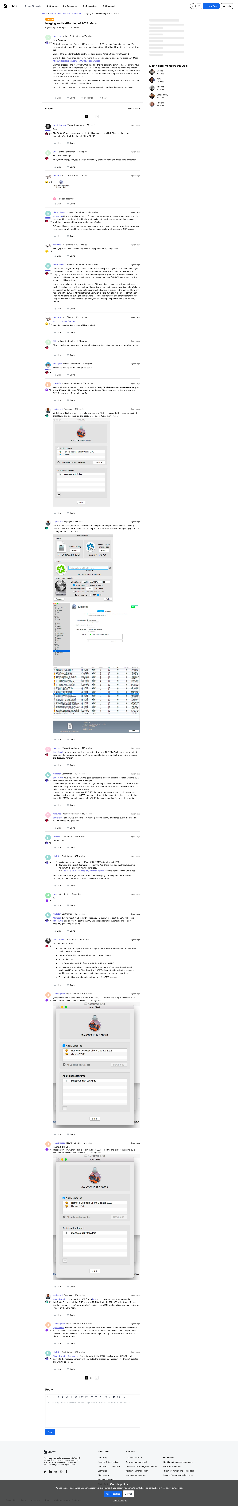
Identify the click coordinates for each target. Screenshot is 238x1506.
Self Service (168, 1457)
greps (55, 894)
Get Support (52, 6)
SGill (55, 152)
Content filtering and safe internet (178, 1475)
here (94, 1299)
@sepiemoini (58, 752)
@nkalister (57, 818)
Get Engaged (109, 6)
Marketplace (103, 1475)
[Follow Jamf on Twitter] (45, 1472)
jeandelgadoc (59, 993)
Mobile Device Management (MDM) (141, 1466)
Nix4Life (57, 383)
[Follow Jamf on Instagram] (61, 1471)
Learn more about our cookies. (169, 1488)
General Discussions (34, 6)
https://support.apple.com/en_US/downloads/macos (76, 61)
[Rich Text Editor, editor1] (92, 1414)
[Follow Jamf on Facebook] (66, 1471)
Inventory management (136, 1475)
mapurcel (57, 748)
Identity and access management (178, 1462)
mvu (159, 79)
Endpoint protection (172, 1466)
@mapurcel (58, 778)
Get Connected (70, 6)
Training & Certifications (108, 1462)
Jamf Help (102, 1457)
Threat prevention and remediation (178, 1471)
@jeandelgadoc (60, 1299)
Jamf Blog (102, 1471)
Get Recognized (90, 6)
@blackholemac (60, 321)
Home (44, 13)
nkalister (57, 774)
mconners (57, 36)
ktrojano (160, 103)
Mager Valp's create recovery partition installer (83, 870)
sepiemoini (58, 409)
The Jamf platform (134, 1457)
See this (71, 321)
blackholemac (59, 212)
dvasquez (57, 363)
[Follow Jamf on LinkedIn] (50, 1471)
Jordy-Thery (162, 95)
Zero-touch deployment (136, 1462)
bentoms (57, 175)
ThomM (160, 87)
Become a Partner (106, 1479)
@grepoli (57, 918)
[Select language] (199, 6)
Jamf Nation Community (109, 1466)
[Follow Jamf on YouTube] (55, 1471)
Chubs (160, 71)
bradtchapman (59, 125)
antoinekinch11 (59, 939)
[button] (211, 6)
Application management (137, 1471)
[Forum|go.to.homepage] (10, 6)
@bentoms (58, 216)
